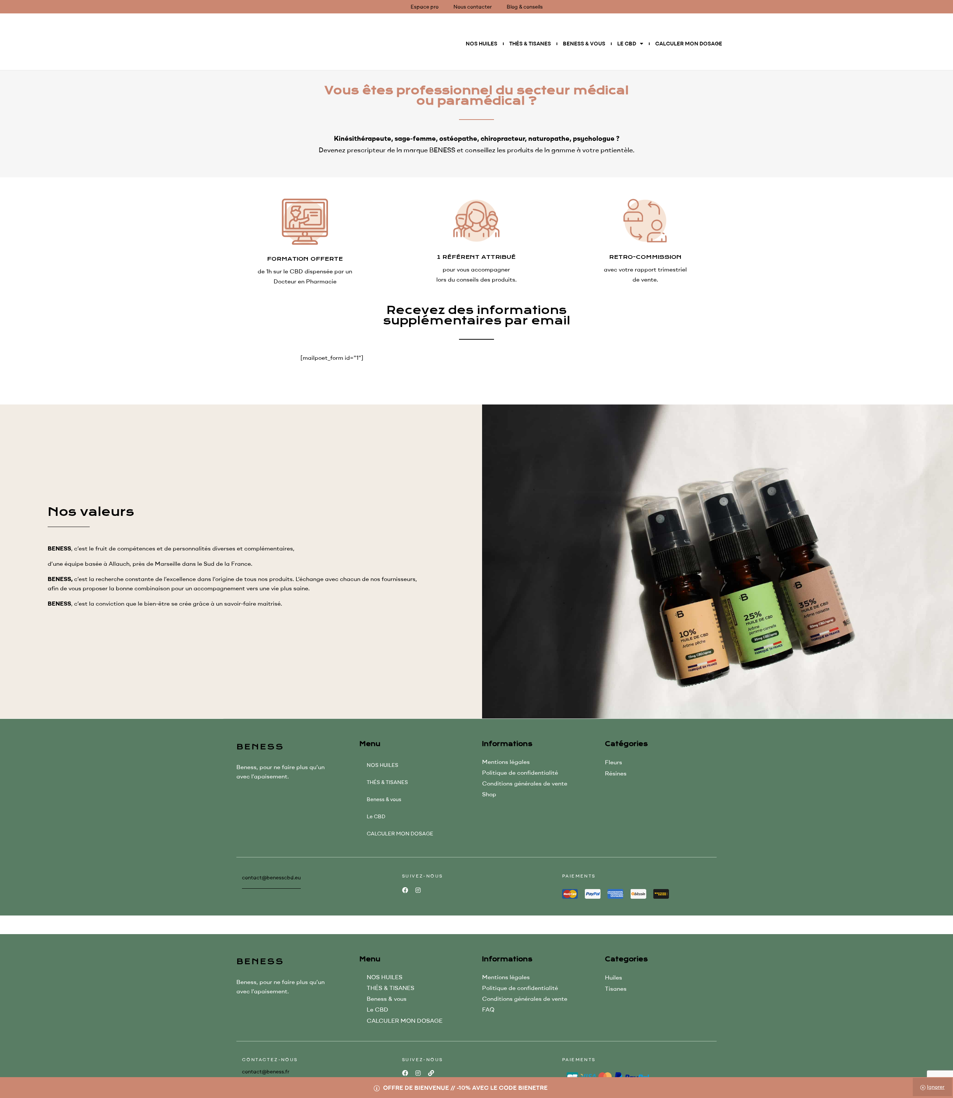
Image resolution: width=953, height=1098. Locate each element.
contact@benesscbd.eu (271, 877)
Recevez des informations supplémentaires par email (476, 315)
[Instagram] (417, 890)
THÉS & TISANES (530, 43)
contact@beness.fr (265, 1071)
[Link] (430, 1073)
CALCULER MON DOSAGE (688, 43)
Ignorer (935, 1086)
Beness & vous (584, 43)
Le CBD (626, 43)
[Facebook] (404, 890)
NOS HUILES (481, 43)
